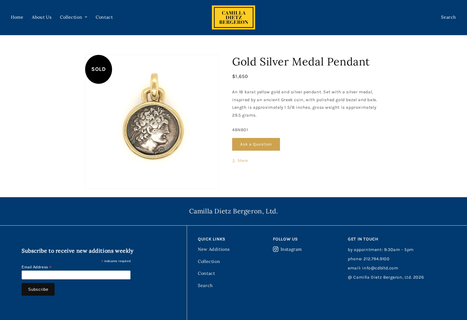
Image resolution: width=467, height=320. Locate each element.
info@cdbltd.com (380, 267)
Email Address (37, 267)
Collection (209, 261)
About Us (41, 17)
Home (17, 17)
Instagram (291, 249)
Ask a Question (256, 144)
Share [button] (243, 160)
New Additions (214, 249)
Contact (104, 17)
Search (205, 285)
